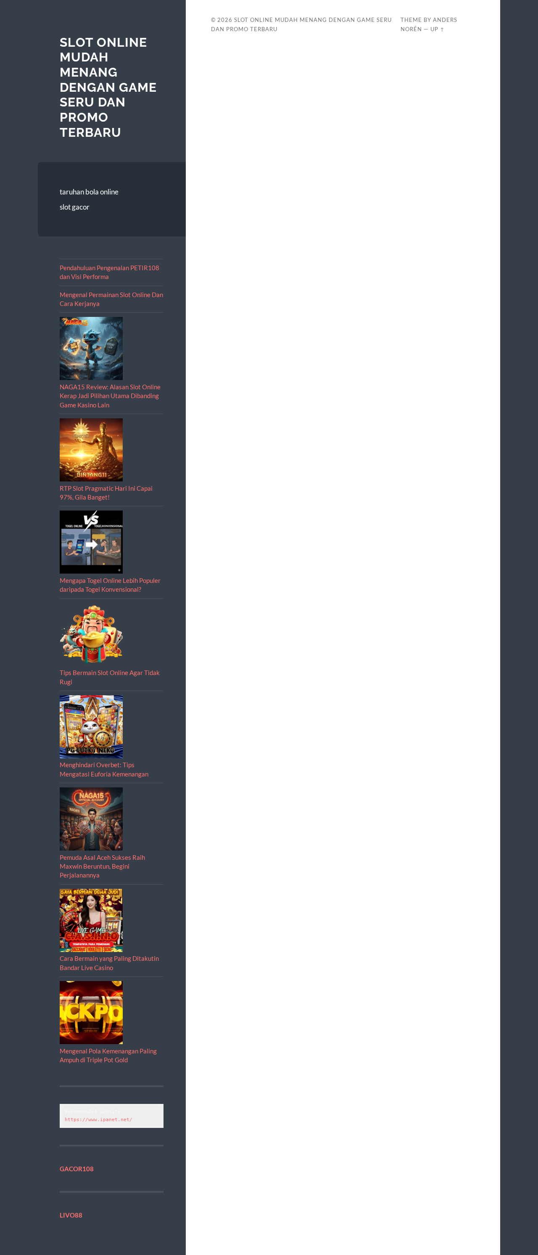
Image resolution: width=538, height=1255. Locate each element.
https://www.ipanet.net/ (98, 1119)
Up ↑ (437, 29)
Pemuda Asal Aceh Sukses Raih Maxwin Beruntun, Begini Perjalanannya (102, 866)
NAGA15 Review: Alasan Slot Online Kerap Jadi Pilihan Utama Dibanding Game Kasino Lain (110, 396)
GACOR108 (77, 1169)
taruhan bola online (89, 191)
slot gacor (75, 206)
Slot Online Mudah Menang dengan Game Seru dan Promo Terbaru (108, 87)
